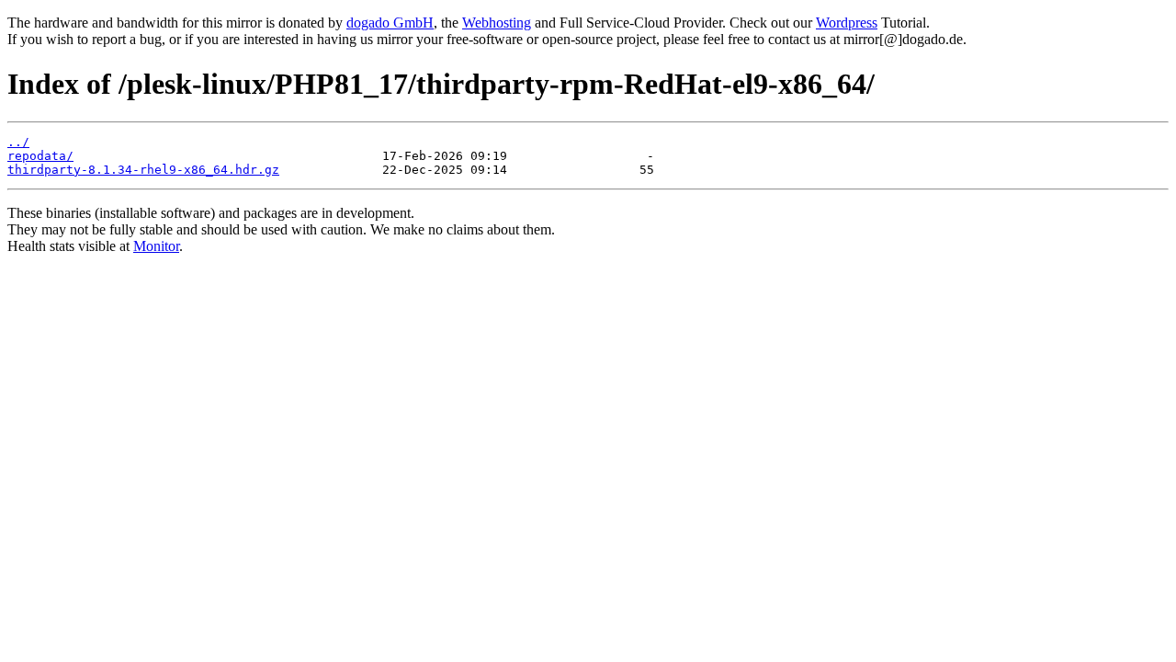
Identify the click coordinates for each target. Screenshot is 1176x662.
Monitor (156, 246)
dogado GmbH (390, 22)
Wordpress (846, 22)
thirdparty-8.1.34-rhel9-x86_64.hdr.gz (143, 170)
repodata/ (40, 156)
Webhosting (496, 22)
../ (18, 142)
